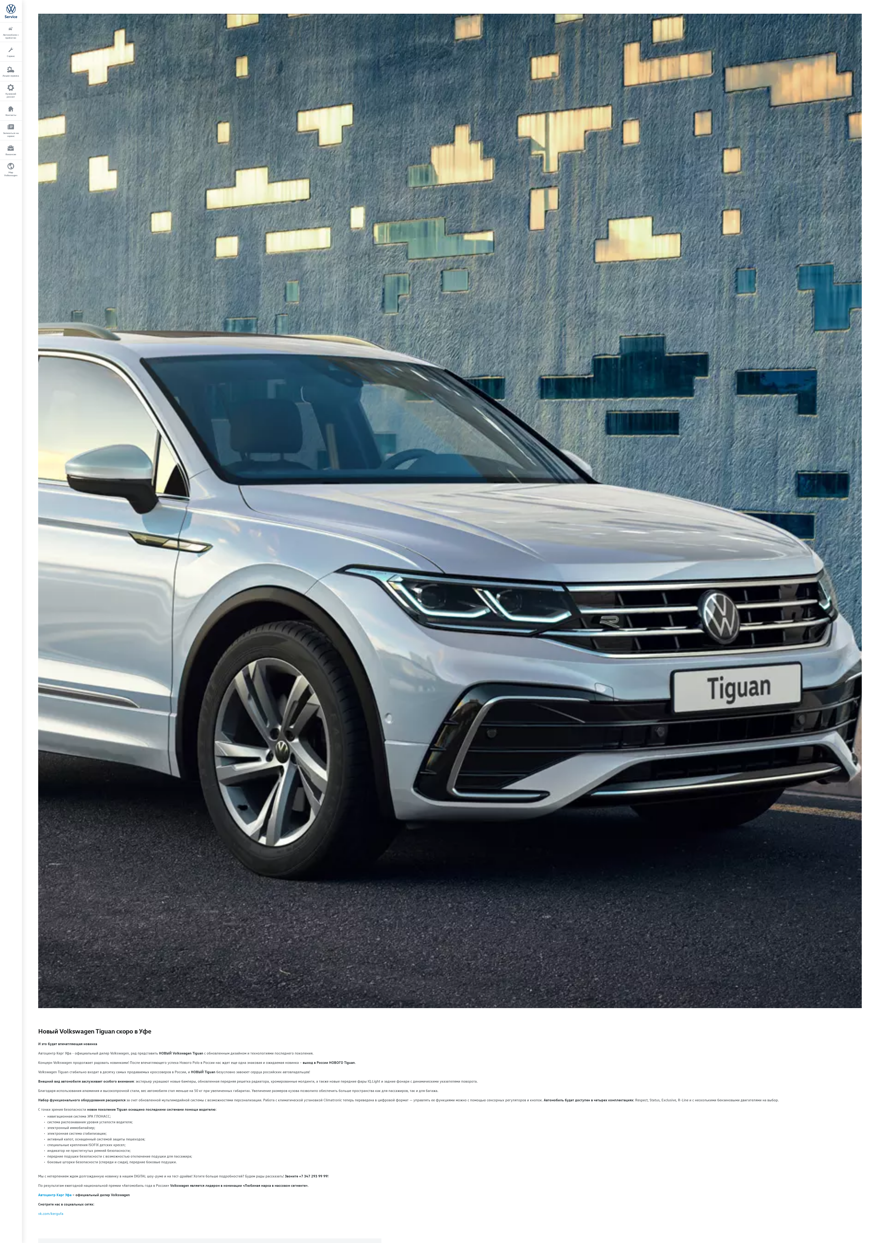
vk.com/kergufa (50, 1213)
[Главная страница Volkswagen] (11, 11)
